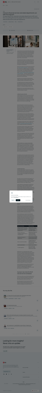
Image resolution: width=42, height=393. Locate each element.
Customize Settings (28, 200)
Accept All (18, 200)
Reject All (13, 200)
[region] (21, 196)
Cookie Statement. (16, 197)
